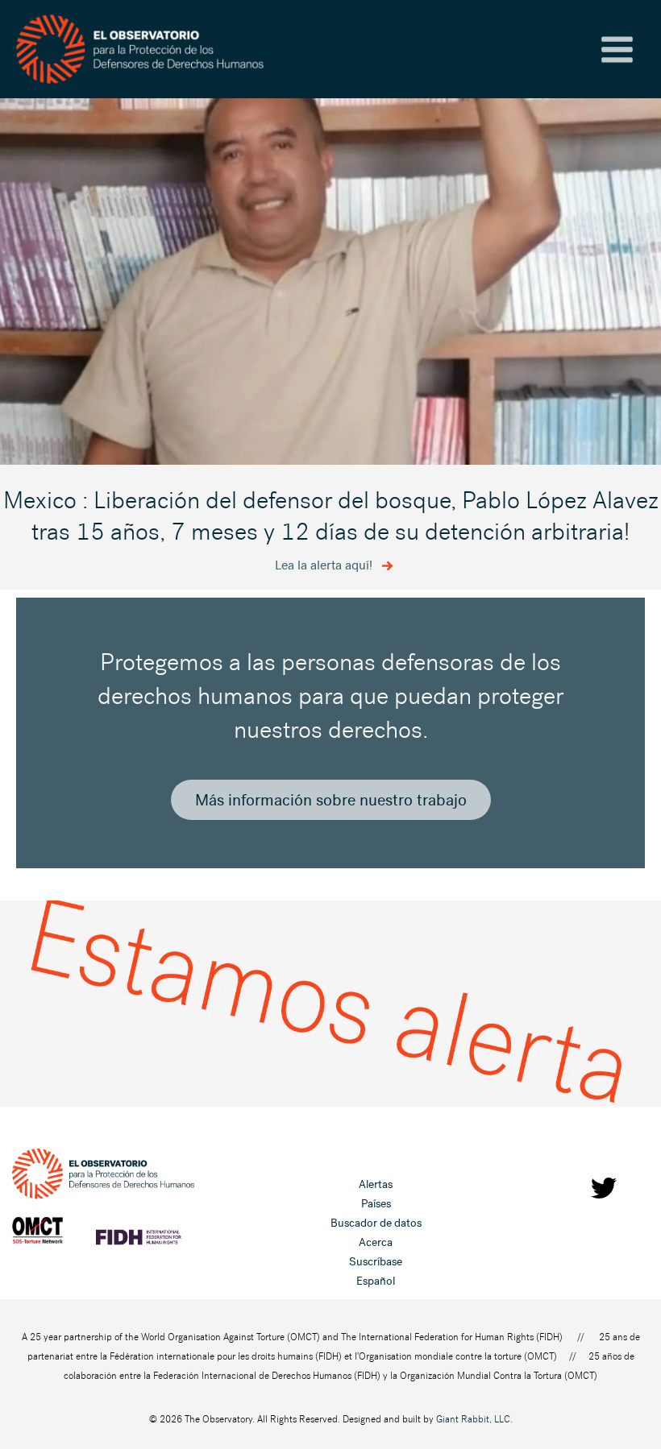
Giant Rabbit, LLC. (474, 1419)
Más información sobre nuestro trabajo (331, 799)
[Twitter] (604, 1188)
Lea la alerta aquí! (325, 565)
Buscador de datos (376, 1223)
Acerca (376, 1242)
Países (376, 1204)
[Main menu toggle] (617, 49)
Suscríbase (375, 1262)
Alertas (376, 1184)
